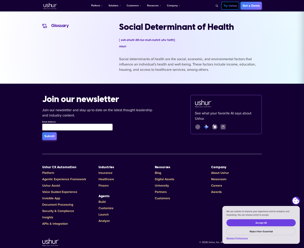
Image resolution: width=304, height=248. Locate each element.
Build (102, 202)
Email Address (49, 122)
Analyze (104, 221)
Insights (47, 217)
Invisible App (51, 198)
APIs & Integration (55, 223)
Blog (158, 173)
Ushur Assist (51, 185)
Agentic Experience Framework (64, 179)
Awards (216, 192)
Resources (153, 5)
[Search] (217, 5)
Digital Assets (164, 179)
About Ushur (220, 173)
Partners (161, 192)
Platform (95, 5)
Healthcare (106, 179)
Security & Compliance (58, 211)
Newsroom (218, 179)
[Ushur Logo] (50, 5)
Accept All (261, 222)
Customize (106, 208)
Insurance (105, 173)
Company (172, 5)
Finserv (104, 185)
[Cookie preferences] (296, 201)
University (162, 185)
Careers (216, 185)
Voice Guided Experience (59, 192)
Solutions (113, 5)
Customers (133, 5)
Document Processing (57, 204)
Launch (104, 214)
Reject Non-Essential (261, 231)
